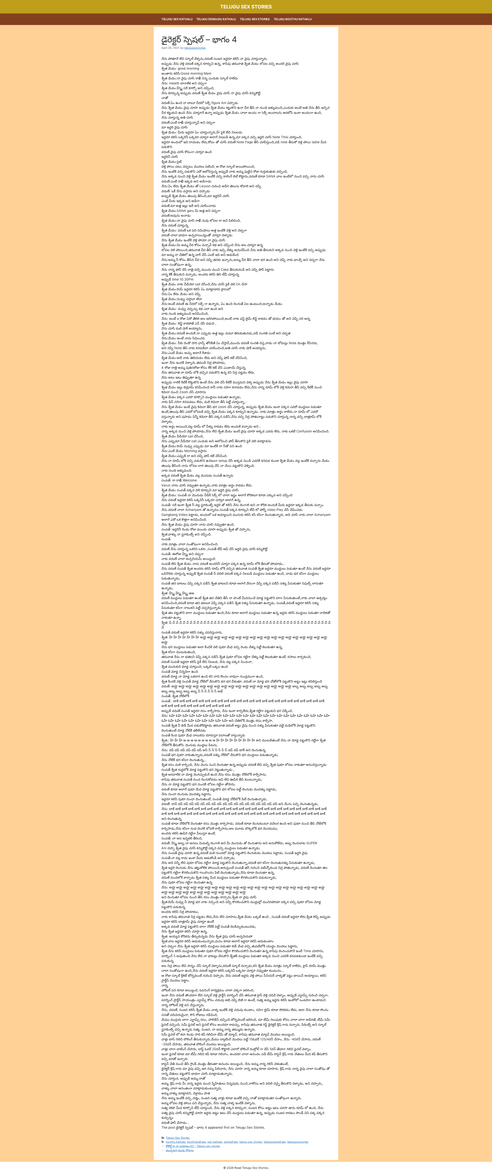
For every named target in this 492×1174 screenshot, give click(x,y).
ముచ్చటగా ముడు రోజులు (180, 1150)
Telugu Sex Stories (246, 7)
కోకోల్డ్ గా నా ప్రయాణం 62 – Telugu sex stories (193, 1146)
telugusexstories (297, 1141)
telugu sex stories (250, 1141)
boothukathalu (196, 1141)
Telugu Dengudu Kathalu (216, 19)
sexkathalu (231, 1141)
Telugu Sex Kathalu (177, 19)
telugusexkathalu (275, 1141)
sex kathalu (214, 1141)
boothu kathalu (175, 1141)
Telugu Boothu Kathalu (293, 19)
